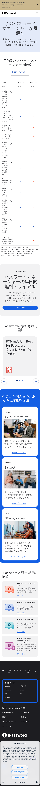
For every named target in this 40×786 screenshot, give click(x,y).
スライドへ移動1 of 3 (17, 380)
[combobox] (20, 72)
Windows (8, 690)
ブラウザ (23, 686)
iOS (6, 694)
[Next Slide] (36, 381)
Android (7, 698)
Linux (22, 690)
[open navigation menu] (37, 13)
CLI (21, 694)
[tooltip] (11, 92)
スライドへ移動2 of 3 (19, 380)
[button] (20, 72)
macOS (7, 686)
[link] (20, 308)
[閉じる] (37, 4)
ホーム (3, 671)
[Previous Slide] (4, 381)
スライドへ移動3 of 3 (22, 380)
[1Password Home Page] (9, 13)
